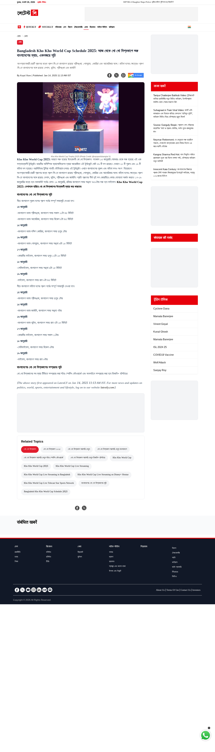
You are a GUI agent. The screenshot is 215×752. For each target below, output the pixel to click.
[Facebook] (109, 75)
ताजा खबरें (160, 86)
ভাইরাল (112, 27)
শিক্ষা (16, 562)
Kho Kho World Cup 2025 (36, 466)
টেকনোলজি (78, 27)
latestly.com (107, 388)
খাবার (111, 552)
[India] (189, 27)
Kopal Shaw (25, 76)
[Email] (50, 589)
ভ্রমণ (111, 557)
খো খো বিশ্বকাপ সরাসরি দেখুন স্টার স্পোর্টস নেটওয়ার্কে (43, 458)
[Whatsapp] (123, 75)
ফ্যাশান (111, 562)
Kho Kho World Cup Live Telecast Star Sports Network (49, 483)
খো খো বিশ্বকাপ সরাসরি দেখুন (79, 449)
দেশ (64, 27)
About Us (160, 590)
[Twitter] (22, 589)
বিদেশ (70, 27)
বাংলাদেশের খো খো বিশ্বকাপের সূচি (94, 483)
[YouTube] (28, 589)
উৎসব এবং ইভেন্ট (115, 571)
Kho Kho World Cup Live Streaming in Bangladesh (47, 475)
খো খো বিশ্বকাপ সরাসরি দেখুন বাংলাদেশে (112, 449)
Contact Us (185, 590)
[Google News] (44, 589)
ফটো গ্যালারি (176, 567)
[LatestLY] (27, 15)
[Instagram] (33, 589)
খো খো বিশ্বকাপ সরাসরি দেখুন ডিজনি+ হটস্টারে (88, 458)
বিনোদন (92, 27)
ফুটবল (80, 557)
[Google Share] (136, 77)
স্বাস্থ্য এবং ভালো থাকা (117, 566)
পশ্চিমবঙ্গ (58, 27)
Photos (175, 572)
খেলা (86, 27)
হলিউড (48, 557)
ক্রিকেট (80, 552)
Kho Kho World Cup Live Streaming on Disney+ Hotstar (103, 475)
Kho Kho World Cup (122, 458)
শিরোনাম (144, 547)
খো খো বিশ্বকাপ (30, 449)
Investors (196, 590)
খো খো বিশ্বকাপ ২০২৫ (51, 449)
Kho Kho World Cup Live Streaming (72, 466)
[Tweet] (84, 508)
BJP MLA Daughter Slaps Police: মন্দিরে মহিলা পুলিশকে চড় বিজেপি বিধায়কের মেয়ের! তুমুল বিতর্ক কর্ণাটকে (149, 2)
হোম (18, 37)
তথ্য (16, 557)
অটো (173, 558)
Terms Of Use (172, 590)
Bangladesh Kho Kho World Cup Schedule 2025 (46, 492)
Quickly (31, 27)
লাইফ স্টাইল (102, 27)
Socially (47, 27)
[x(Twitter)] (116, 75)
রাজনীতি (17, 552)
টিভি (47, 562)
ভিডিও (174, 576)
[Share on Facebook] (77, 508)
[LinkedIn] (39, 589)
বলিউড (48, 552)
